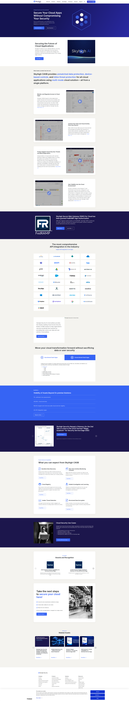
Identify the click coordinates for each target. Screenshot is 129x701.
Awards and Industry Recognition (43, 680)
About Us (48, 1)
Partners (76, 1)
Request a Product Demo (55, 686)
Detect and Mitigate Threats (69, 680)
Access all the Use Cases (62, 539)
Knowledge (64, 1)
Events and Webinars (81, 683)
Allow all (97, 691)
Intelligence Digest (81, 682)
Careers (39, 686)
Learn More (38, 58)
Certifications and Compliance (42, 682)
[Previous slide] (33, 436)
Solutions (58, 1)
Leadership (40, 679)
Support (80, 1)
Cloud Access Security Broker (56, 679)
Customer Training (81, 686)
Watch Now (59, 228)
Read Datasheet (50, 27)
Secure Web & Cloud (68, 679)
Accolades (64, 555)
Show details (38, 697)
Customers (70, 1)
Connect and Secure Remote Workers (70, 682)
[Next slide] (96, 436)
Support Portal (80, 687)
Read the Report (61, 434)
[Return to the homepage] (37, 2)
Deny (98, 698)
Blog (79, 680)
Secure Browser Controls (55, 682)
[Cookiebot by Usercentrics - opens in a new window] (29, 699)
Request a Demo (91, 1)
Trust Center (40, 683)
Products (53, 1)
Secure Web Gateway (55, 680)
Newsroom (80, 679)
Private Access (54, 683)
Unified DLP (44, 366)
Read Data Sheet (41, 336)
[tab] (49, 357)
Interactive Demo (38, 27)
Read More (40, 107)
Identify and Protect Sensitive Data (70, 683)
